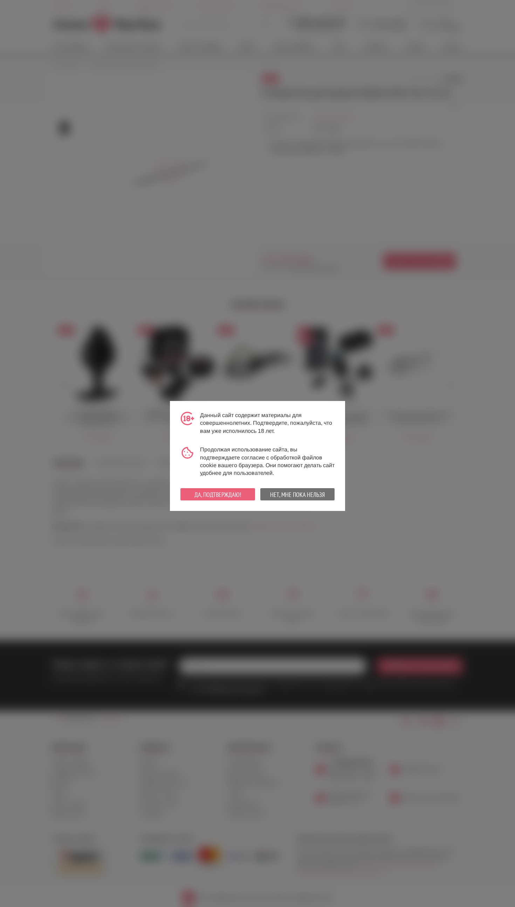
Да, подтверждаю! (217, 495)
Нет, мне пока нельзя (297, 495)
